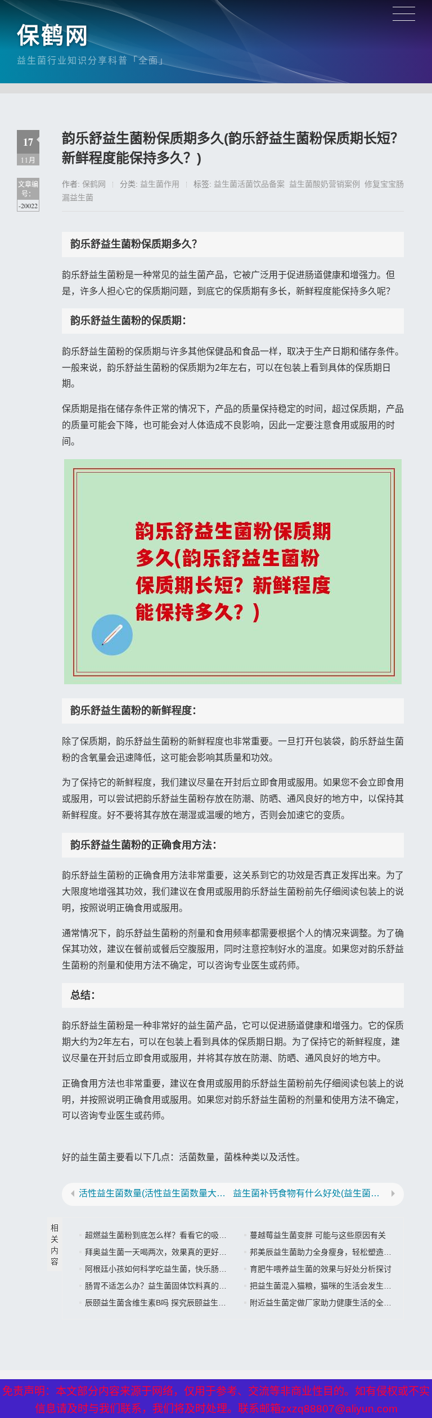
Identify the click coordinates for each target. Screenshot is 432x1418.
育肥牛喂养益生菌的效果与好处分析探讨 (321, 1268)
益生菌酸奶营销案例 (324, 184)
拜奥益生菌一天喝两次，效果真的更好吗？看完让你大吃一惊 (191, 1252)
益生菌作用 (159, 184)
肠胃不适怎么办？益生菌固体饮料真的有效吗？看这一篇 (183, 1285)
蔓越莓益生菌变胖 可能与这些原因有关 (318, 1235)
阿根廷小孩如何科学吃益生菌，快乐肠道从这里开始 (175, 1268)
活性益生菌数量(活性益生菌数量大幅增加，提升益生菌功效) (156, 1193)
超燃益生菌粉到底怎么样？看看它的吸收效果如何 (171, 1235)
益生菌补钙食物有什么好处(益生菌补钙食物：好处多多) (310, 1193)
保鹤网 (53, 35)
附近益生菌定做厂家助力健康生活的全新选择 (328, 1302)
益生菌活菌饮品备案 (249, 184)
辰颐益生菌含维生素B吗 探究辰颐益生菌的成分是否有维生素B (193, 1302)
